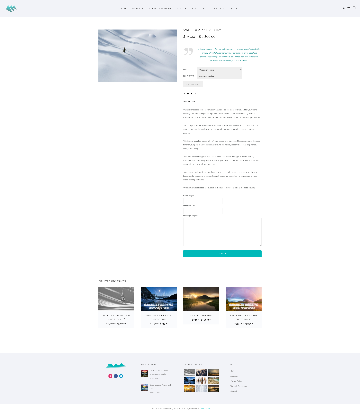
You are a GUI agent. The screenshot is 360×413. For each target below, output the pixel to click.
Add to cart (193, 84)
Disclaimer (206, 408)
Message (191, 216)
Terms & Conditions (238, 386)
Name (189, 196)
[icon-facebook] (116, 376)
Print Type (188, 76)
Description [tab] (189, 102)
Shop (206, 8)
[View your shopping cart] (354, 8)
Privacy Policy (236, 381)
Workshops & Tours (160, 8)
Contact (234, 8)
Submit (222, 254)
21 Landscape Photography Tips (161, 386)
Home (124, 8)
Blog (194, 8)
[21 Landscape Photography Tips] (144, 387)
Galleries (137, 8)
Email (189, 206)
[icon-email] (121, 376)
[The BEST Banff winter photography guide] (144, 373)
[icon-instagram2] (111, 376)
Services (181, 8)
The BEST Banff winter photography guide (159, 372)
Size (185, 70)
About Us (219, 8)
